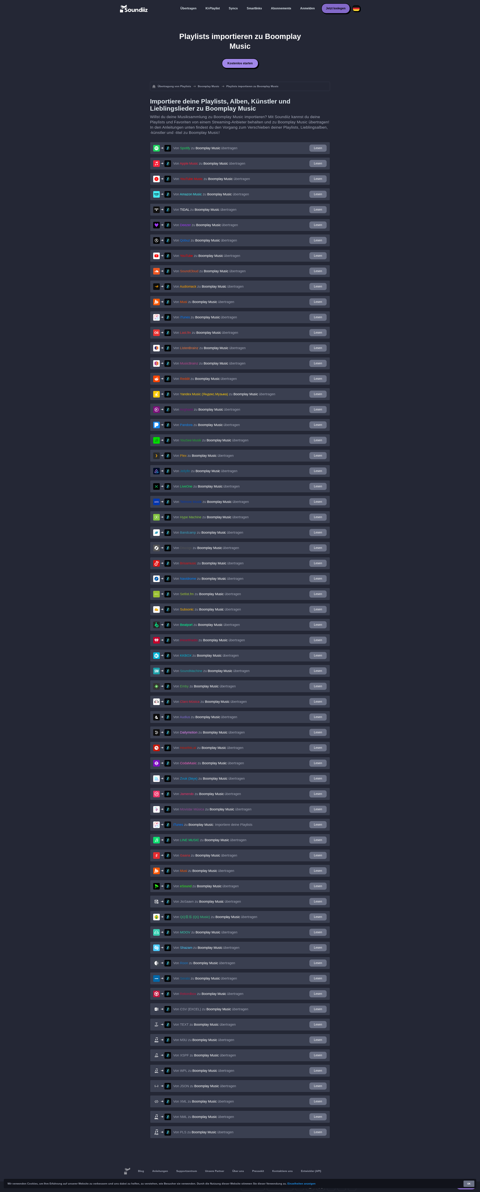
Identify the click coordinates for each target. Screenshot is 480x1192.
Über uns (238, 1170)
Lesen (318, 148)
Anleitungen (160, 1170)
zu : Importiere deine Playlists (212, 825)
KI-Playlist (213, 8)
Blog (141, 1170)
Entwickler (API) (311, 1170)
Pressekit (258, 1170)
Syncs (233, 8)
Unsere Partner (214, 1170)
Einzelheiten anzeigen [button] (301, 1183)
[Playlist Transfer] (134, 8)
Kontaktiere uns (282, 1170)
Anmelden (307, 8)
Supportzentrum (186, 1170)
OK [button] (469, 1183)
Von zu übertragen (205, 148)
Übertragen (188, 8)
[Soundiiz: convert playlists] (127, 1171)
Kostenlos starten (240, 63)
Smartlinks (254, 8)
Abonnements (281, 8)
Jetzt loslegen (336, 8)
